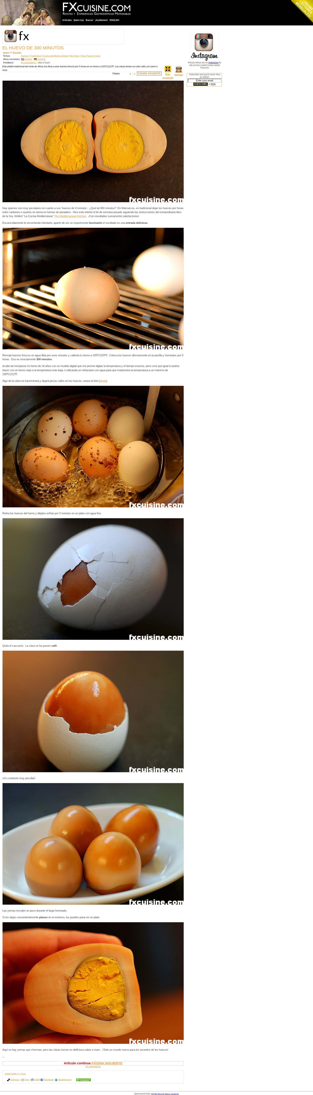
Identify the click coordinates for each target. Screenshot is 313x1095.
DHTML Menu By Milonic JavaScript (165, 1094)
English (28, 59)
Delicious (15, 1079)
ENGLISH (114, 20)
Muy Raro (74, 56)
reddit (37, 1079)
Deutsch (41, 59)
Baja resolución (167, 76)
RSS (213, 84)
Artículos (67, 20)
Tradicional (35, 56)
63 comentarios (28, 62)
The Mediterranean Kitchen (70, 216)
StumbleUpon (65, 1079)
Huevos (25, 56)
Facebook (48, 1079)
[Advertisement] (201, 144)
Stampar (178, 75)
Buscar (89, 20)
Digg (27, 1079)
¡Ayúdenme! (101, 20)
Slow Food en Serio (90, 56)
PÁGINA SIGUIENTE (106, 1063)
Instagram (213, 62)
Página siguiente (149, 73)
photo (103, 380)
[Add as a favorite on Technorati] (82, 1079)
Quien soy (79, 20)
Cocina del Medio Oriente (55, 56)
